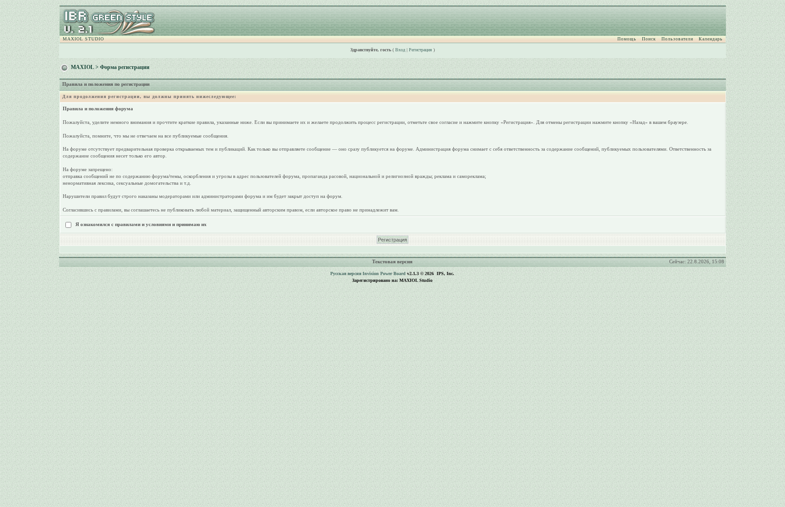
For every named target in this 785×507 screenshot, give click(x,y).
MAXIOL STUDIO (83, 38)
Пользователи (677, 38)
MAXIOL (82, 67)
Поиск (649, 38)
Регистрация (420, 49)
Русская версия (345, 273)
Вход (400, 49)
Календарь (711, 38)
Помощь (626, 38)
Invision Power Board (384, 273)
